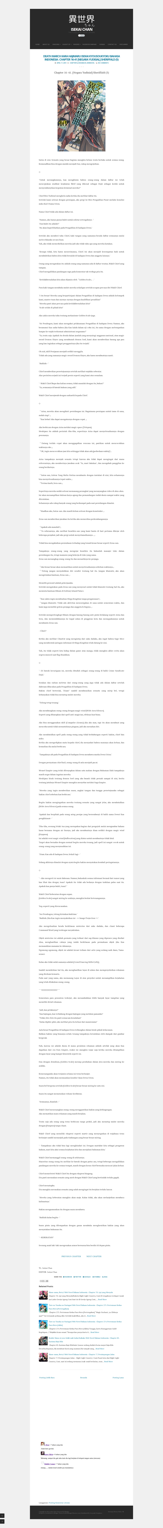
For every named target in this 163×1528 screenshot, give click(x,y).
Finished (76, 44)
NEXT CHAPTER (93, 1256)
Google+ (87, 1277)
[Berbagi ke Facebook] (47, 1281)
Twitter (78, 1277)
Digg (105, 1277)
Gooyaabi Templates (96, 1513)
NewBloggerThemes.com (72, 1513)
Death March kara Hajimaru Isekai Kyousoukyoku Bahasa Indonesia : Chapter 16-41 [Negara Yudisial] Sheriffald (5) (81, 57)
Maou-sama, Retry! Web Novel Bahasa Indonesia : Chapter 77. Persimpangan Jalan (81, 1354)
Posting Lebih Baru (47, 1377)
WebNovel (91, 63)
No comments (103, 63)
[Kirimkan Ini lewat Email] (41, 1281)
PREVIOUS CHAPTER (71, 1256)
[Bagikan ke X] (45, 1281)
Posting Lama (118, 1377)
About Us (46, 44)
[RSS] (123, 1511)
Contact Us (112, 44)
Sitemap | (111, 1511)
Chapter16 (74, 63)
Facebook (68, 1277)
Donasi (102, 44)
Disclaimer (124, 44)
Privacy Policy (118, 1511)
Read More (102, 1299)
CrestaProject (49, 1513)
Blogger (67, 1511)
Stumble (97, 1277)
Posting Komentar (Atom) (59, 1503)
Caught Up (66, 44)
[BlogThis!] (43, 1281)
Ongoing (55, 44)
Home (37, 44)
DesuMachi (82, 63)
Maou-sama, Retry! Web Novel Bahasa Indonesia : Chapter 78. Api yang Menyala (81, 1292)
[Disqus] (81, 1411)
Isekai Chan (52, 1511)
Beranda (83, 1377)
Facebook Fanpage (89, 44)
